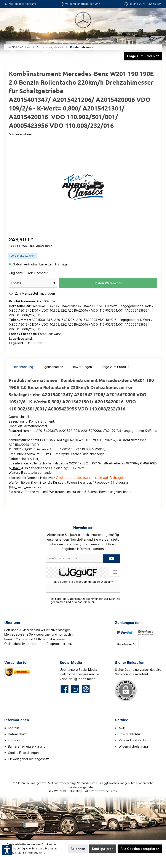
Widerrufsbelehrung (133, 746)
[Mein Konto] (137, 34)
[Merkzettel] (124, 34)
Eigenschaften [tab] (52, 367)
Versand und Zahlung (134, 740)
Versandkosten (87, 783)
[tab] (23, 367)
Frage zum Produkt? (143, 56)
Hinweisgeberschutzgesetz (28, 759)
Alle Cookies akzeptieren (139, 849)
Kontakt (13, 728)
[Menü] (9, 34)
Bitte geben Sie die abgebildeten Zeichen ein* (83, 581)
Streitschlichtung (131, 734)
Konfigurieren (102, 849)
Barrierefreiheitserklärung (26, 746)
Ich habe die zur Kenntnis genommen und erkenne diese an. (85, 600)
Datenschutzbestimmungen (85, 598)
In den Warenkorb (108, 283)
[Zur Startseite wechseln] (83, 19)
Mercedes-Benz (21, 134)
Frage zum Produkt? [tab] (116, 367)
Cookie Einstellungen (23, 752)
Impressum (16, 740)
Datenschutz (17, 734)
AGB (122, 728)
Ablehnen (77, 849)
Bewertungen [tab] (82, 367)
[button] (7, 850)
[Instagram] (75, 689)
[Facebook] (64, 689)
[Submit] (111, 558)
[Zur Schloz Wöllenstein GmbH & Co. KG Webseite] (86, 689)
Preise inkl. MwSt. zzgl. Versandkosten (30, 246)
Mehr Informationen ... (32, 852)
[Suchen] (112, 34)
